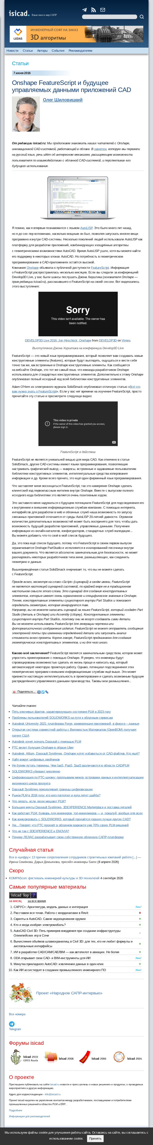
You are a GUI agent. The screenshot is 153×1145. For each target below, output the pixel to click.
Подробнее (15, 1110)
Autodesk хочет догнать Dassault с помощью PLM (46, 741)
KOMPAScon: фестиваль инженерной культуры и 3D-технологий (54, 878)
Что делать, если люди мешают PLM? (39, 801)
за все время (37, 901)
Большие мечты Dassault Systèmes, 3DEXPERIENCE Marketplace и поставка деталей (72, 807)
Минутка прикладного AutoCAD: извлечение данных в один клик (58, 964)
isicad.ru (55, 1084)
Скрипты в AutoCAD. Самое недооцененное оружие (49, 919)
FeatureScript (100, 267)
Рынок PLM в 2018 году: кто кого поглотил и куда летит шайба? (56, 795)
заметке (100, 149)
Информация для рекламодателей (29, 1116)
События (58, 50)
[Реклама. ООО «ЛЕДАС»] (76, 34)
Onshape (33, 267)
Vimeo (126, 340)
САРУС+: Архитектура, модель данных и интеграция (51, 907)
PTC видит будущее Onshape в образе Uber (43, 747)
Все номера (17, 1014)
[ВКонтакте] (39, 691)
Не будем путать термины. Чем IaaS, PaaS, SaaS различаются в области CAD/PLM (70, 765)
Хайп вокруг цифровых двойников (36, 759)
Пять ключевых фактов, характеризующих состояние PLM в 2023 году (61, 712)
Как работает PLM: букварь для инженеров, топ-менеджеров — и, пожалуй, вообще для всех (77, 813)
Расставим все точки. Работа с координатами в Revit (51, 913)
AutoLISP (86, 228)
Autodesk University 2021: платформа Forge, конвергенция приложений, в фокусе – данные (75, 723)
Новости (12, 50)
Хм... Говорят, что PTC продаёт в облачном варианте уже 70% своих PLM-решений (70, 825)
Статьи (28, 50)
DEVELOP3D (108, 340)
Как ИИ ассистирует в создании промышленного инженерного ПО (60, 970)
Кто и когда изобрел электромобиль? (39, 925)
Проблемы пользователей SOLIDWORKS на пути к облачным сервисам (62, 717)
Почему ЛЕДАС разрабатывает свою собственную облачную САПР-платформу (68, 837)
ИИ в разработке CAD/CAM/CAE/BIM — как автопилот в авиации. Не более (66, 952)
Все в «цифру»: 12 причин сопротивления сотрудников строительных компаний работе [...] (73, 857)
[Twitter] (43, 691)
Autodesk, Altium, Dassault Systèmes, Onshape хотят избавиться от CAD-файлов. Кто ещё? (75, 753)
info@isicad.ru (53, 1094)
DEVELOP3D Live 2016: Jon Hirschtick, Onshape (58, 340)
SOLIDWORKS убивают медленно (36, 771)
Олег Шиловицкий (62, 99)
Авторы (42, 50)
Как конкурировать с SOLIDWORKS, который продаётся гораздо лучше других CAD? (71, 819)
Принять (95, 1138)
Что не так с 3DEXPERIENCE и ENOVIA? (40, 831)
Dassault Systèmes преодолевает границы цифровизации (52, 789)
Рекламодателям (80, 50)
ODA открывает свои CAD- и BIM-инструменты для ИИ (52, 958)
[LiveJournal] (47, 691)
